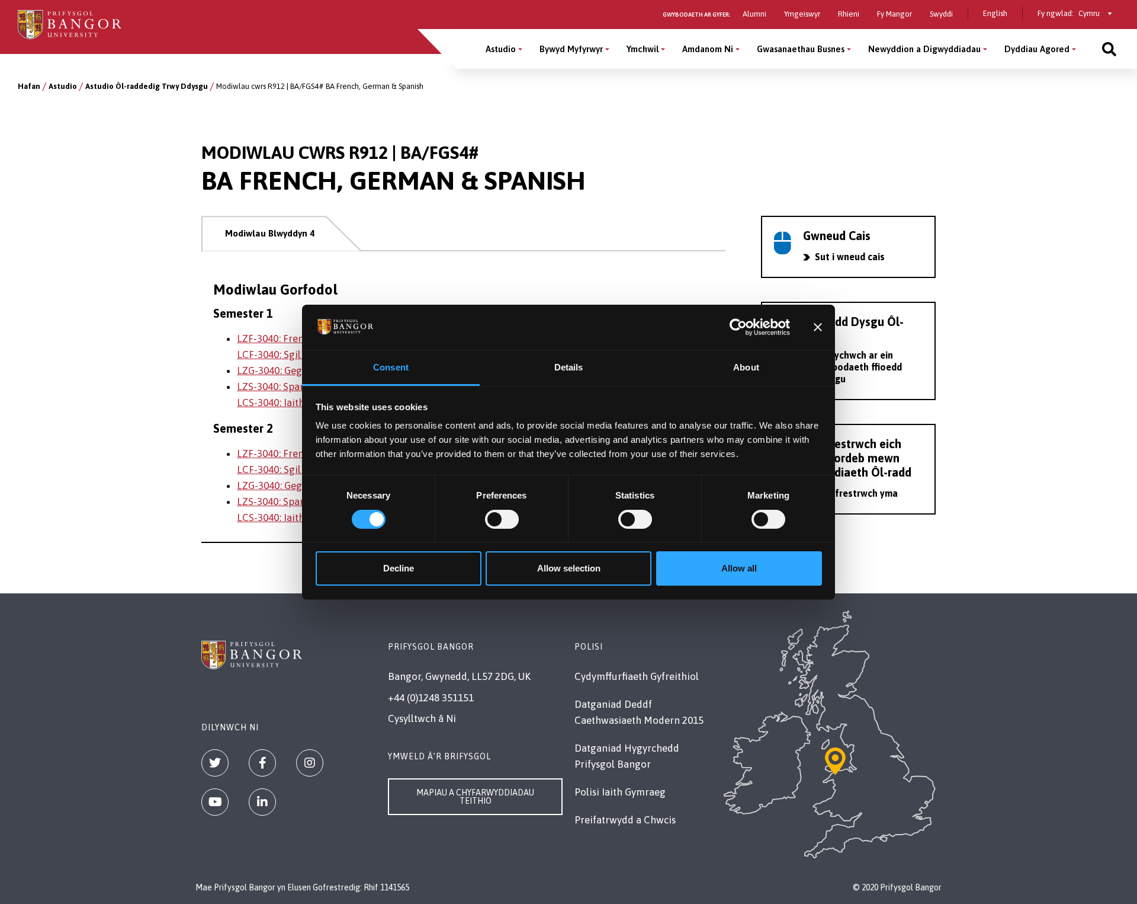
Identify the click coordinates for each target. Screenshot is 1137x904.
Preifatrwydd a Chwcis (625, 820)
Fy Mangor (894, 13)
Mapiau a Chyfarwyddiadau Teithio (475, 797)
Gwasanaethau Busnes (800, 49)
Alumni (754, 13)
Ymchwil (643, 49)
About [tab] (746, 367)
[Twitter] (215, 763)
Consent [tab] (391, 367)
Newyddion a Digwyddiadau (924, 49)
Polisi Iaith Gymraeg (620, 792)
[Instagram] (309, 763)
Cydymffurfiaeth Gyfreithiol (636, 676)
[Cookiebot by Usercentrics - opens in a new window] (738, 327)
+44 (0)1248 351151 (431, 698)
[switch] (502, 519)
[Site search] (1109, 49)
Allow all (739, 568)
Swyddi (941, 13)
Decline (398, 568)
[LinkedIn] (262, 802)
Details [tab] (568, 367)
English (995, 13)
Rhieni (848, 13)
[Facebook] (262, 763)
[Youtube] (215, 802)
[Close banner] (818, 327)
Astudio (501, 49)
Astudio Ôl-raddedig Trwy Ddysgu (146, 86)
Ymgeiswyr (802, 13)
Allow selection (568, 568)
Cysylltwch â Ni (422, 718)
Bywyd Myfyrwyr (571, 49)
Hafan (29, 86)
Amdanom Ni (707, 49)
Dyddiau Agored (1036, 49)
